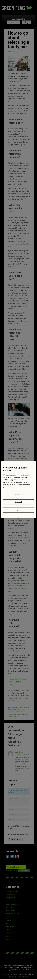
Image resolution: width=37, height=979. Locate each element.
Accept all (18, 494)
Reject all (18, 502)
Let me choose (18, 510)
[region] (18, 489)
